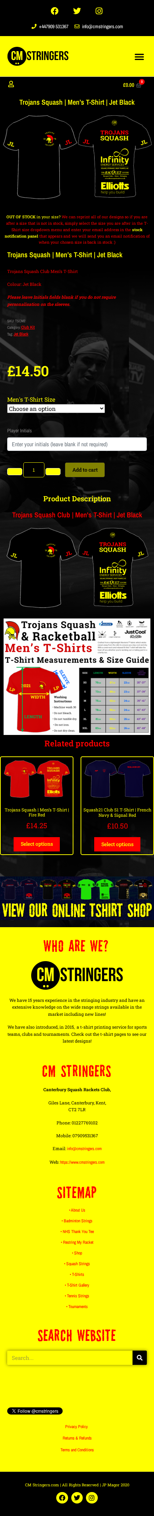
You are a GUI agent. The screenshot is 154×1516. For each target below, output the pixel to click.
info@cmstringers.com (84, 1149)
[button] (139, 56)
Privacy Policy (76, 1427)
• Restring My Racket (77, 1242)
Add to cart (85, 469)
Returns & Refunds (77, 1438)
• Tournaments (77, 1306)
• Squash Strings (77, 1264)
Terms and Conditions (77, 1450)
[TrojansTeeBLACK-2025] (77, 157)
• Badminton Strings (77, 1221)
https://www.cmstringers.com (82, 1162)
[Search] (140, 1358)
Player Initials (19, 430)
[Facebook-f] (55, 11)
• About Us (77, 1210)
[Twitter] (77, 11)
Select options (37, 843)
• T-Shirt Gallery (77, 1285)
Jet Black (21, 334)
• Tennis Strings (77, 1296)
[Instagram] (99, 11)
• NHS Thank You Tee (77, 1231)
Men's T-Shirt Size (31, 399)
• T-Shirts (77, 1274)
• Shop (77, 1253)
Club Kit (28, 327)
